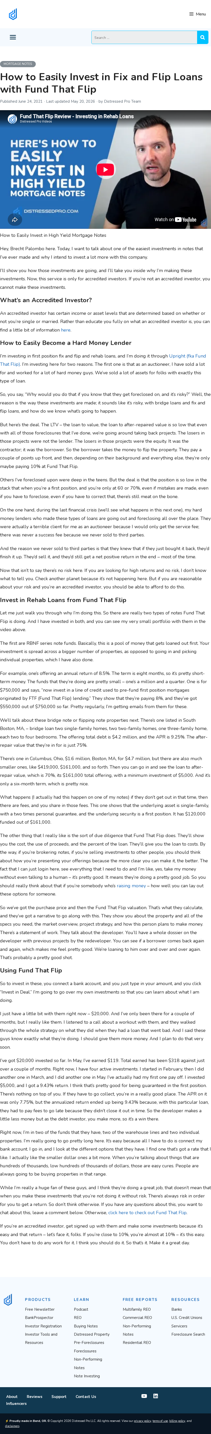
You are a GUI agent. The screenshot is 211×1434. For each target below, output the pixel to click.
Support (59, 1396)
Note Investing (87, 1376)
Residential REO (137, 1342)
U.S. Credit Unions (186, 1317)
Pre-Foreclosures (89, 1342)
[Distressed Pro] (13, 14)
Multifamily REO (137, 1309)
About (12, 1396)
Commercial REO (137, 1317)
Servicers (179, 1326)
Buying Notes (86, 1326)
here (66, 330)
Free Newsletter (40, 1309)
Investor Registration (43, 1326)
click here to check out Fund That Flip (147, 1213)
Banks (176, 1309)
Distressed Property (92, 1334)
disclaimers (12, 1426)
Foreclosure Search (188, 1334)
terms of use (160, 1421)
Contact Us (86, 1396)
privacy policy (142, 1421)
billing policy (177, 1421)
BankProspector (39, 1317)
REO (78, 1317)
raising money (131, 886)
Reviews (34, 1396)
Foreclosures (85, 1351)
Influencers (16, 1403)
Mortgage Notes (18, 64)
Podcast (81, 1309)
